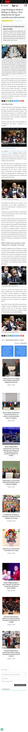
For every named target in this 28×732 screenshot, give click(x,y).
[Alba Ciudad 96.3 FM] (14, 6)
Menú (2, 2)
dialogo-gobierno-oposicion (12, 340)
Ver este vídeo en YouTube (8, 148)
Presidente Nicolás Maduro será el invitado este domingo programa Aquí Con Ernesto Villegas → (21, 351)
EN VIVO (7, 1)
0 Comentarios (18, 21)
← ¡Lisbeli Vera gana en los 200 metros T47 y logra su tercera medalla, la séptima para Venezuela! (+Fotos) (7, 351)
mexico (22, 340)
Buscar (25, 2)
